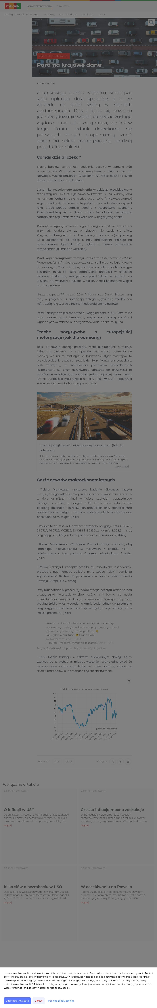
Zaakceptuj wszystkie (17, 1000)
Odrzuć (38, 1000)
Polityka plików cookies (61, 1000)
